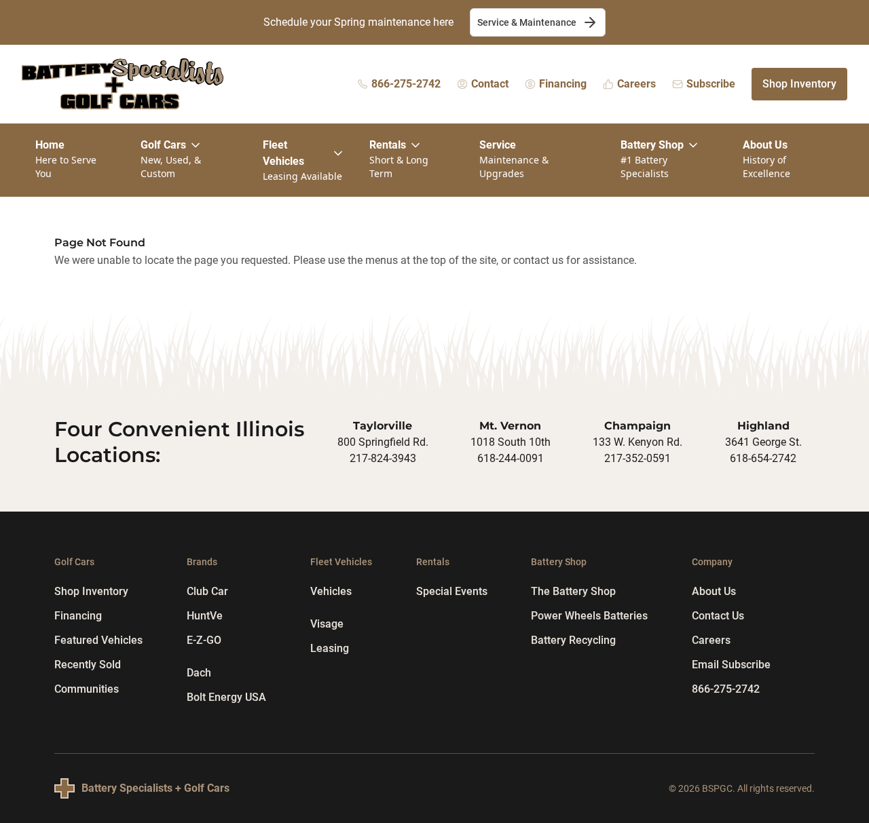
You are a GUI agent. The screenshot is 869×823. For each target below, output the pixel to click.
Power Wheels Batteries (589, 615)
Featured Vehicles (98, 640)
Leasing (329, 648)
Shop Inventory (799, 83)
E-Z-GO (204, 640)
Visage (327, 623)
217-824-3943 (383, 458)
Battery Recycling (573, 640)
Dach (199, 672)
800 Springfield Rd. (382, 442)
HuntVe (205, 615)
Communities (86, 689)
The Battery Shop (573, 591)
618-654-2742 (763, 458)
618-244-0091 (510, 458)
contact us (538, 260)
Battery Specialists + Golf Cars (155, 788)
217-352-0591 (637, 458)
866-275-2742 (726, 689)
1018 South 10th (510, 442)
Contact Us (718, 615)
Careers (711, 640)
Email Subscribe (731, 664)
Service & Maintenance (526, 22)
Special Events (451, 591)
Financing (78, 615)
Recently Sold (87, 664)
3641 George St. (763, 442)
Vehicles (331, 591)
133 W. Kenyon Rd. (637, 442)
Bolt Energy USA (226, 697)
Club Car (207, 591)
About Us (714, 591)
